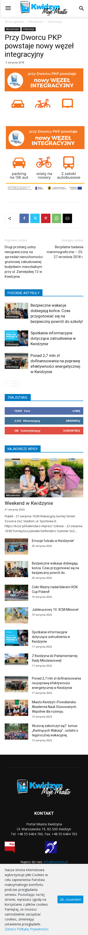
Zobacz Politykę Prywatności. (27, 929)
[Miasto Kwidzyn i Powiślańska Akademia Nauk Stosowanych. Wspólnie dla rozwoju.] (16, 708)
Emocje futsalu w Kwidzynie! (53, 541)
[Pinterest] (45, 218)
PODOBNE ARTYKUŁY (24, 293)
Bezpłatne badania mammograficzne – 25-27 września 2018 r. (65, 252)
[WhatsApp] (56, 218)
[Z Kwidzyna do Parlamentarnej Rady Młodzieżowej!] (16, 659)
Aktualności (35, 22)
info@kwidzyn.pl (56, 862)
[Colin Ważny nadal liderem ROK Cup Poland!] (16, 593)
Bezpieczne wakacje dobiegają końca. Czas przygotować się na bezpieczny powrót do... (55, 568)
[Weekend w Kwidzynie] (44, 478)
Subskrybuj (71, 430)
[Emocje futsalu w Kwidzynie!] (16, 546)
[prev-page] (8, 383)
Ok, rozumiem (70, 899)
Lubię (76, 411)
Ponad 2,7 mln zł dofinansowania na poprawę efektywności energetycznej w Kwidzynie (56, 683)
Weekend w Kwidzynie (29, 503)
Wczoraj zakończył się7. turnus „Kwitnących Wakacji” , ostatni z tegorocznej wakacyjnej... (55, 730)
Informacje (55, 22)
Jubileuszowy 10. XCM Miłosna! (55, 609)
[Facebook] (24, 218)
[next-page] (15, 383)
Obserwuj (73, 420)
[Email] (67, 218)
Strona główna (14, 22)
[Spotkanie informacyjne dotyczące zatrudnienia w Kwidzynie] (16, 338)
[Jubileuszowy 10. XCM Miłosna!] (16, 615)
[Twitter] (35, 218)
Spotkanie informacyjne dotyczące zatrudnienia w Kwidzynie (53, 338)
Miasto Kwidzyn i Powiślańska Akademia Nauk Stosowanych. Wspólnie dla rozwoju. (54, 706)
